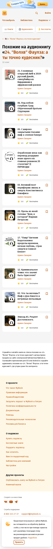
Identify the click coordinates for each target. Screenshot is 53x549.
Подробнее (32, 538)
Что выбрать (8, 20)
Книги (10, 29)
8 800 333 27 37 (11, 514)
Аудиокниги (27, 29)
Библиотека (26, 20)
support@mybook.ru (31, 514)
